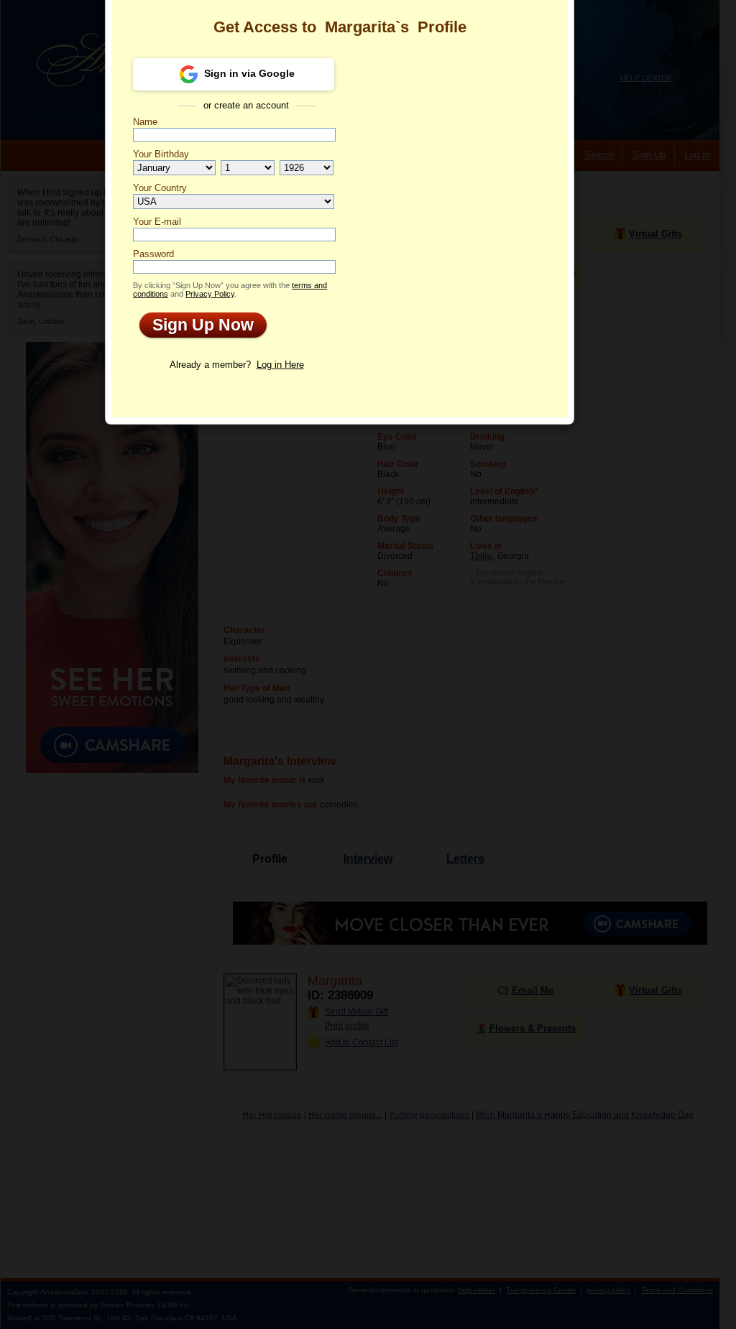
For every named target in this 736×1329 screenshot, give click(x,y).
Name (145, 121)
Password (153, 254)
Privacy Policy (209, 294)
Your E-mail (157, 221)
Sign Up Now (196, 324)
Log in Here (280, 364)
